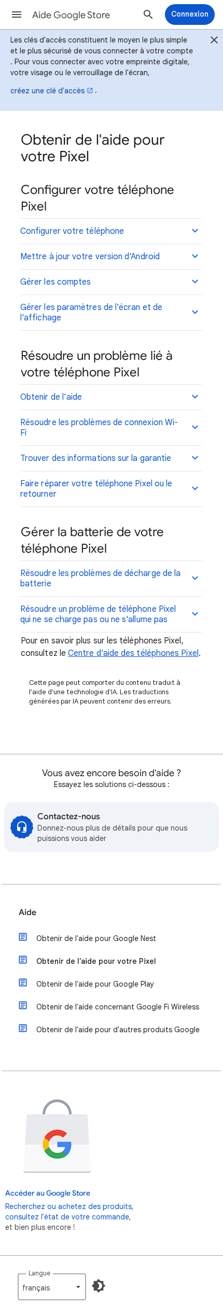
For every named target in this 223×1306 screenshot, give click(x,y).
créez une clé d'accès (47, 90)
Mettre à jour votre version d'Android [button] (90, 256)
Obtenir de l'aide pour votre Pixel (96, 961)
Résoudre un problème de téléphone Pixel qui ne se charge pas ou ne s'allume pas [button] (98, 614)
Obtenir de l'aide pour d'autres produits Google (118, 1029)
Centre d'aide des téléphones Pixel (133, 653)
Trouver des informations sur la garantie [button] (95, 458)
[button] (16, 14)
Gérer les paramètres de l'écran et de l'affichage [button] (91, 312)
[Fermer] (214, 41)
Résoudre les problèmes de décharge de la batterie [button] (100, 578)
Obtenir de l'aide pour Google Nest (96, 938)
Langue (39, 1273)
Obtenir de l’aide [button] (51, 397)
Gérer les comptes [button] (55, 282)
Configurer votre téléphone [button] (72, 231)
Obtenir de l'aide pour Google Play (95, 984)
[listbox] (52, 1286)
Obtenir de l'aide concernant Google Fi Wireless (117, 1007)
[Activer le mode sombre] (98, 1285)
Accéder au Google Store (47, 1193)
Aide (27, 912)
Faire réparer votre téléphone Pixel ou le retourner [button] (96, 489)
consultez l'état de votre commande (67, 1216)
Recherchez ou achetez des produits (68, 1206)
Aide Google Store (71, 15)
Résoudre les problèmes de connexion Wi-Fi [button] (99, 427)
